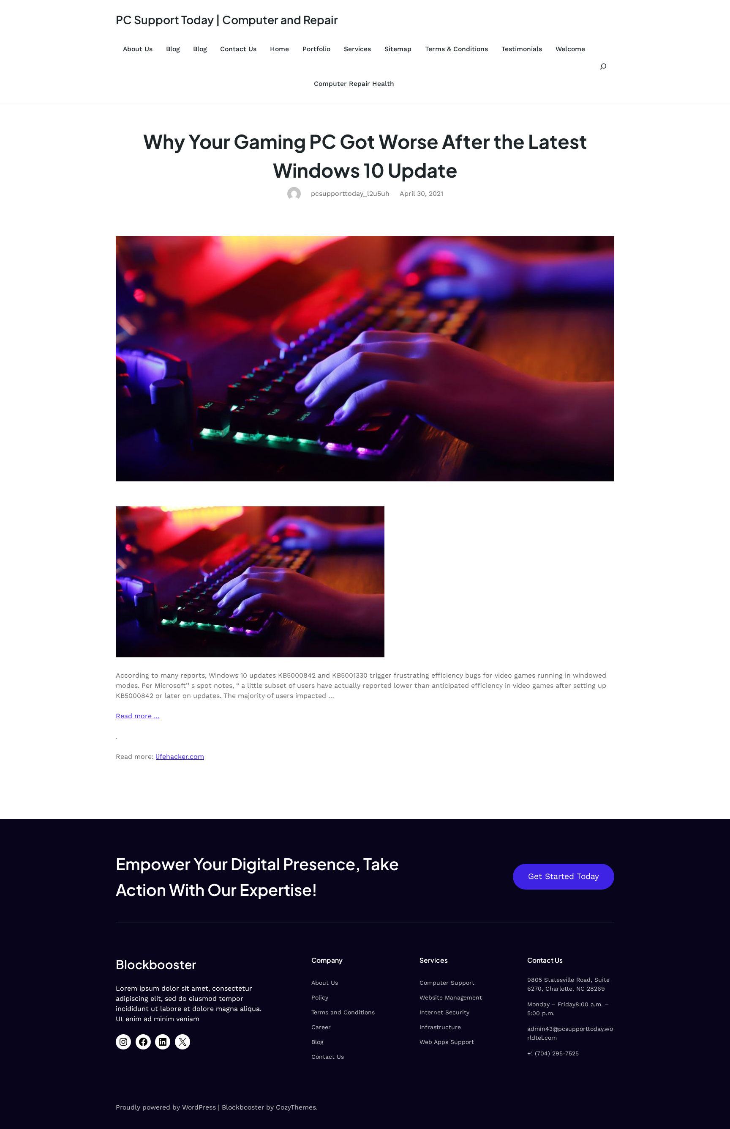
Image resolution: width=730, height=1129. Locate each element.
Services (357, 49)
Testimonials (521, 49)
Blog (173, 49)
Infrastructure (440, 1027)
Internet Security (444, 1012)
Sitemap (397, 49)
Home (279, 49)
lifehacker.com (180, 757)
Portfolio (316, 49)
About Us (138, 49)
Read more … (138, 716)
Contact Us (238, 49)
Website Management (450, 997)
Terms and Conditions (343, 1012)
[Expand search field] (603, 66)
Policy (319, 997)
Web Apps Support (446, 1041)
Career (321, 1027)
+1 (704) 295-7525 (553, 1053)
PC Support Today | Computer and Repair (227, 19)
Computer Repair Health (354, 84)
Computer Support (446, 982)
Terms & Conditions (456, 49)
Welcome (570, 49)
